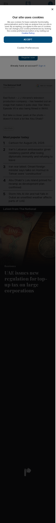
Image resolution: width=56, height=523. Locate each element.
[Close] (52, 9)
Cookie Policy (28, 33)
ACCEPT (28, 39)
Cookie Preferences (28, 48)
